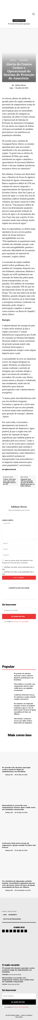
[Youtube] (25, 931)
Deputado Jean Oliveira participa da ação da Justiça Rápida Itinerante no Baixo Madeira (28, 482)
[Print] (24, 593)
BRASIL (13, 60)
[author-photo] (3, 774)
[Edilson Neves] (19, 498)
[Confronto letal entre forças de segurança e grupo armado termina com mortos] (7, 696)
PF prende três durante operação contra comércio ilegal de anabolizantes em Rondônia (23, 676)
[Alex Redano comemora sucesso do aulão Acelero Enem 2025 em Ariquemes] (7, 720)
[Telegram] (18, 931)
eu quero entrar (18, 616)
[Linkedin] (11, 931)
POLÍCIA (4, 984)
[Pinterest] (14, 593)
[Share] (14, 931)
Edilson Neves (20, 85)
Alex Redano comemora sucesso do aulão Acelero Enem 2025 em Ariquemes (23, 721)
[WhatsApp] (19, 593)
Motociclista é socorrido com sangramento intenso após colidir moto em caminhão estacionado (24, 687)
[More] (33, 593)
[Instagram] (7, 931)
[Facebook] (4, 593)
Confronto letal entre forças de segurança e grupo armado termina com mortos (25, 697)
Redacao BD (9, 774)
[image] (19, 947)
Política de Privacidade (20, 621)
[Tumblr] (28, 593)
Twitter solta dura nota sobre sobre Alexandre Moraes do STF (9, 481)
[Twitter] (9, 593)
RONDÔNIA (23, 60)
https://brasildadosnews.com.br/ (19, 510)
